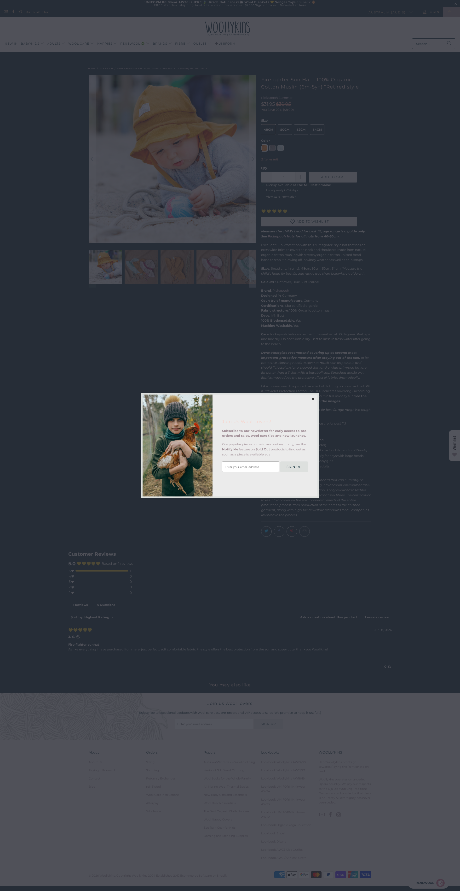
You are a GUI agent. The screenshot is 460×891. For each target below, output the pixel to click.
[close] (313, 399)
